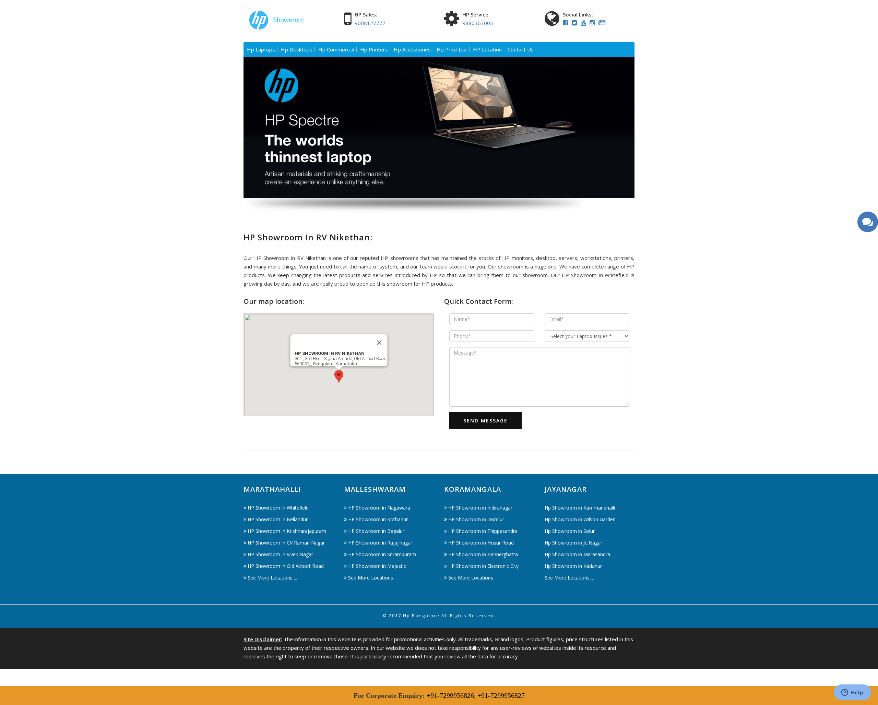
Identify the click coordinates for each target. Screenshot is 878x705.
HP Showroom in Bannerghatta (483, 554)
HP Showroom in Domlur (476, 519)
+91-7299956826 (450, 695)
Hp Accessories (412, 49)
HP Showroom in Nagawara (379, 507)
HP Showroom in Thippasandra (483, 531)
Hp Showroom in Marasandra (577, 554)
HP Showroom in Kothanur (378, 519)
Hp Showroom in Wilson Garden (580, 519)
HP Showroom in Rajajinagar (380, 542)
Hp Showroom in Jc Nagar (573, 542)
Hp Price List (452, 49)
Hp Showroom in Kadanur (573, 566)
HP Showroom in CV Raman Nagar (286, 542)
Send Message (485, 420)
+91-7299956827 (501, 695)
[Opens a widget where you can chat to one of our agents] (852, 693)
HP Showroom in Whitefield (278, 507)
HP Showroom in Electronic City (483, 566)
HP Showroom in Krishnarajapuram (287, 531)
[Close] (379, 342)
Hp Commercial (336, 49)
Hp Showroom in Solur (570, 531)
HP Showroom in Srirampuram (382, 554)
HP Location (487, 49)
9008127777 (370, 23)
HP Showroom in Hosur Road (481, 542)
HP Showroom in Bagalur (376, 531)
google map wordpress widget (280, 420)
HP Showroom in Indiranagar (480, 507)
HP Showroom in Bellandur (278, 519)
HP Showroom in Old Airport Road (286, 566)
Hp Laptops (261, 49)
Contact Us (521, 49)
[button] (338, 376)
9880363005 (477, 23)
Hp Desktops (296, 49)
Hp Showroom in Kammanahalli (580, 507)
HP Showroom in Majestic (377, 566)
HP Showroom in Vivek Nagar (280, 554)
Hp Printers (374, 49)
